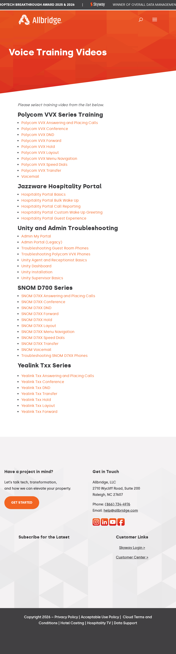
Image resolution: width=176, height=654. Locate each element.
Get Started (21, 503)
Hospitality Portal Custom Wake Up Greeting (61, 212)
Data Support (125, 623)
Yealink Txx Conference (42, 382)
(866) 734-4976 (117, 504)
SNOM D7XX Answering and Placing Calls (58, 296)
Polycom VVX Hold (38, 146)
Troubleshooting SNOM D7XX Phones (54, 355)
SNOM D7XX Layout (38, 326)
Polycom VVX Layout (40, 152)
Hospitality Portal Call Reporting (50, 206)
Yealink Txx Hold (36, 399)
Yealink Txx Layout (38, 405)
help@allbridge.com (121, 510)
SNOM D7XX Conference (43, 302)
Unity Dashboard (36, 266)
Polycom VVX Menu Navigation (49, 158)
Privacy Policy (66, 617)
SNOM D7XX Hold (36, 320)
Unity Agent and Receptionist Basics (54, 260)
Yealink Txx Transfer (39, 394)
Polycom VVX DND (37, 134)
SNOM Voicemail (36, 349)
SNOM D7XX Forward (39, 314)
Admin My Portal (36, 236)
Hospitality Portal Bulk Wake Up (50, 200)
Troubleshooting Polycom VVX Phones (55, 254)
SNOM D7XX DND (36, 308)
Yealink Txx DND (35, 388)
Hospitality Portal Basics (43, 194)
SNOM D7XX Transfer (39, 343)
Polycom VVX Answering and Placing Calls (59, 123)
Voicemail (30, 176)
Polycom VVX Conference (44, 129)
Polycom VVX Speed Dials (44, 164)
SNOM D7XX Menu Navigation (47, 332)
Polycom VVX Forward (41, 140)
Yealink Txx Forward (39, 411)
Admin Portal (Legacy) (41, 242)
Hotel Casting (72, 623)
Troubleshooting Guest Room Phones (54, 248)
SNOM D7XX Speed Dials (43, 337)
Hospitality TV (99, 623)
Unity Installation (36, 272)
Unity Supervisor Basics (42, 278)
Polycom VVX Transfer (41, 170)
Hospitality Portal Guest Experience (53, 218)
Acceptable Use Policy (100, 617)
